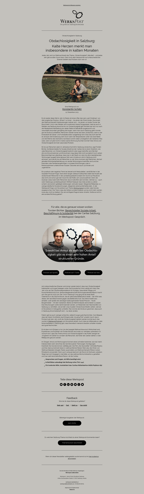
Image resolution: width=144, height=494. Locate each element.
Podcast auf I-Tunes (72, 273)
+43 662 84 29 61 (79, 484)
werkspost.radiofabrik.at (72, 482)
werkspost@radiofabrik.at (67, 484)
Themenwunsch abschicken (72, 443)
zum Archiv (72, 423)
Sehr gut (60, 405)
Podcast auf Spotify (50, 273)
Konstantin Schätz (72, 109)
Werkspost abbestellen (72, 472)
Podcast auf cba (94, 273)
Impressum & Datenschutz (72, 487)
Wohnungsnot (79, 188)
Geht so (74, 405)
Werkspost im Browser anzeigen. (72, 5)
